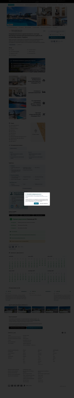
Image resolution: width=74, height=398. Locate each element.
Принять (36, 203)
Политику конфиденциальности (41, 200)
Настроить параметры (44, 203)
